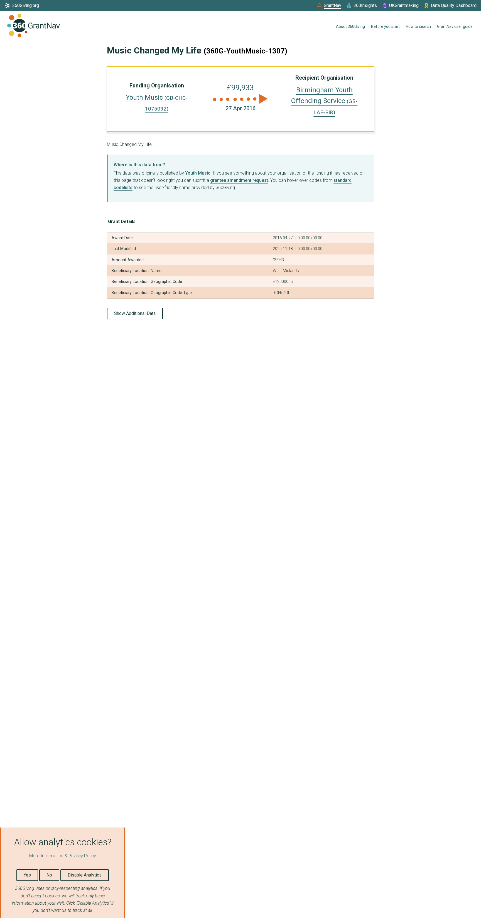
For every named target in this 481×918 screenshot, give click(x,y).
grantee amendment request (239, 180)
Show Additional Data (135, 313)
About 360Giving (350, 26)
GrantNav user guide (455, 26)
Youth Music (197, 173)
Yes (27, 875)
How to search (418, 26)
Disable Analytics (85, 875)
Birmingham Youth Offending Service (324, 101)
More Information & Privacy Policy (62, 855)
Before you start (385, 26)
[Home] (33, 27)
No (49, 875)
